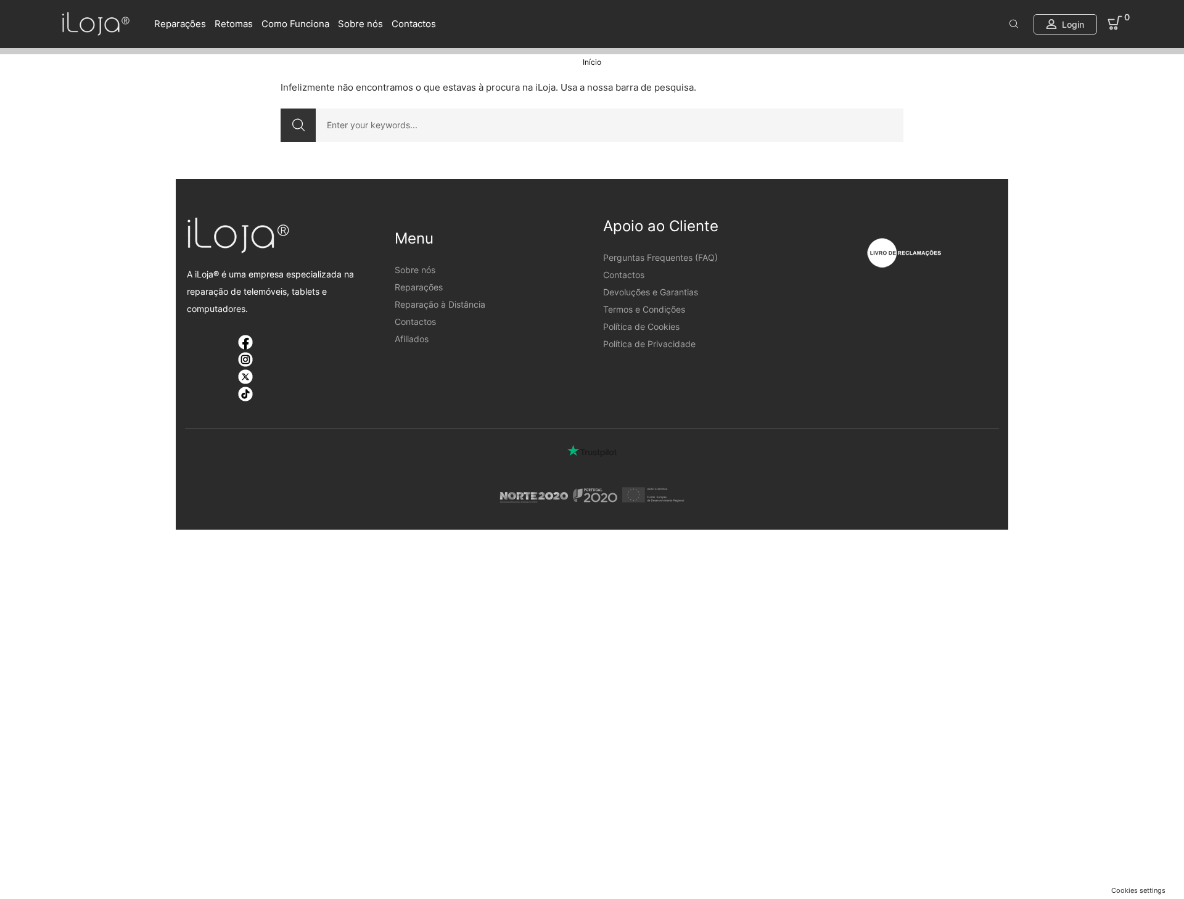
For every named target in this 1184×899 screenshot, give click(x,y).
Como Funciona (295, 24)
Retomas (234, 24)
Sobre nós (360, 24)
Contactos (414, 24)
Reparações (180, 24)
